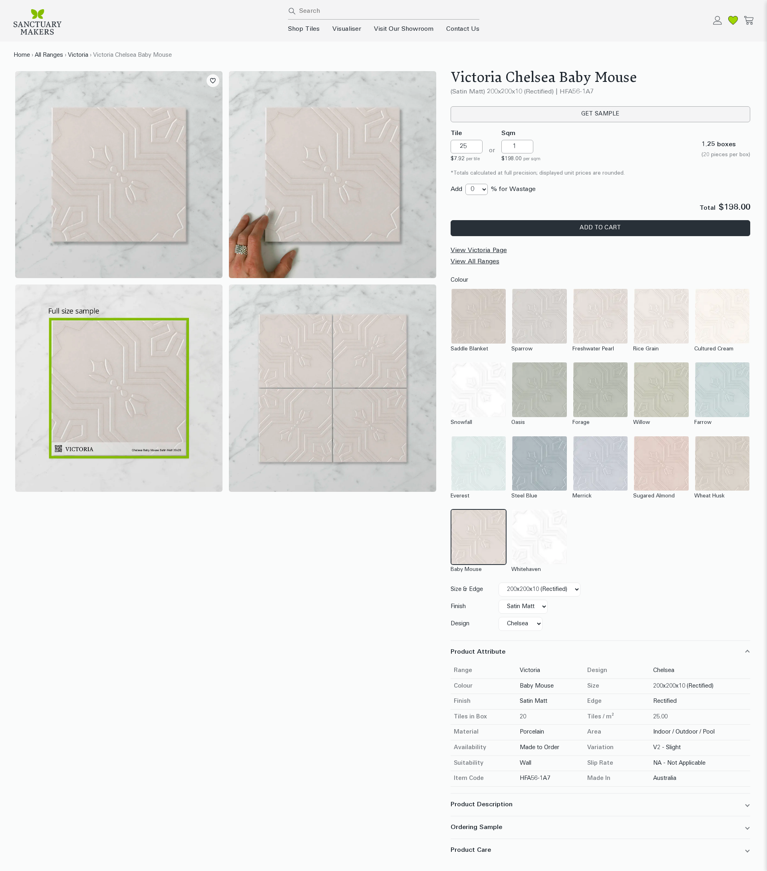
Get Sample (600, 114)
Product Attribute (478, 652)
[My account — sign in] (717, 20)
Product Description (482, 804)
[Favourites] (733, 20)
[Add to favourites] (213, 80)
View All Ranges (475, 262)
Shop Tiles (304, 29)
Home (22, 55)
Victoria (78, 55)
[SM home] (146, 22)
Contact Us (462, 29)
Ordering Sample (476, 827)
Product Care (471, 850)
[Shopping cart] (748, 20)
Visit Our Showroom (403, 29)
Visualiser (346, 29)
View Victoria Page (479, 250)
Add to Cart (600, 228)
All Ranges (49, 55)
